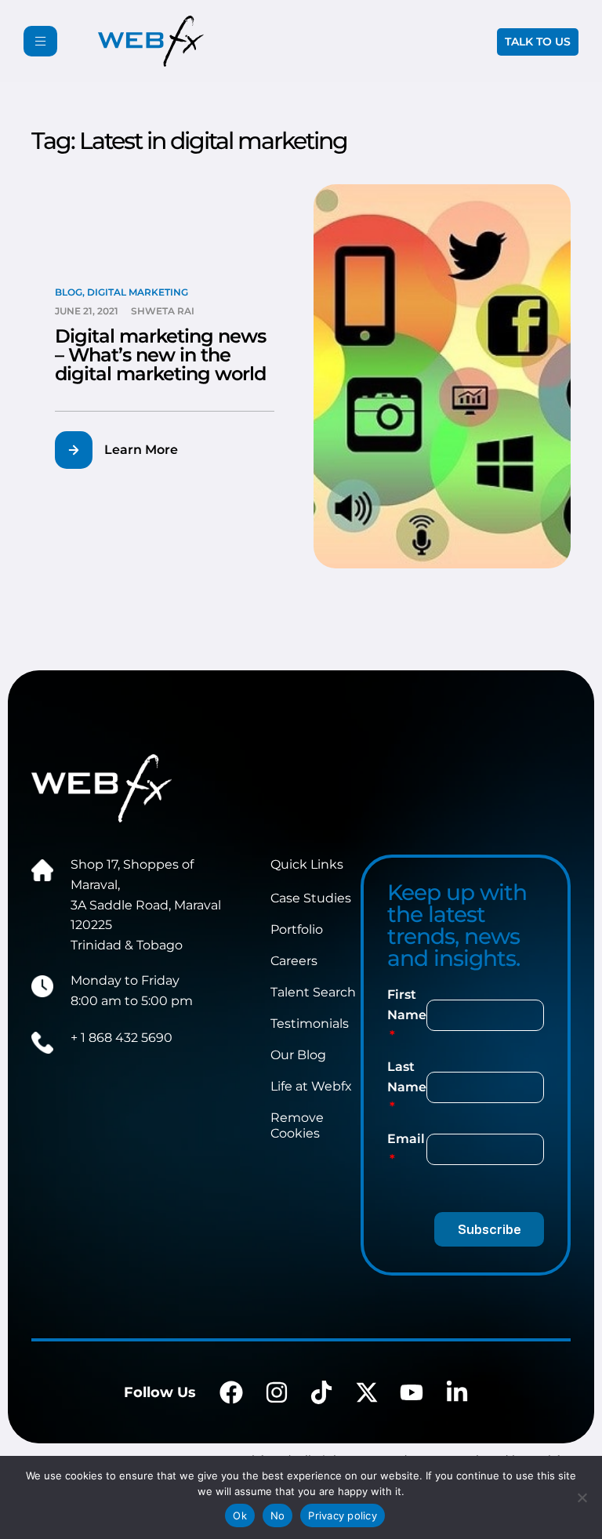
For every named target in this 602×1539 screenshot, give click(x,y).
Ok (240, 1515)
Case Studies (310, 898)
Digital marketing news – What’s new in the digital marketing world (160, 355)
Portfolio (296, 929)
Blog (68, 292)
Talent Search (313, 992)
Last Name (406, 1076)
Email (406, 1138)
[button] (126, 450)
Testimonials (309, 1023)
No (277, 1515)
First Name (406, 1004)
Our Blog (298, 1054)
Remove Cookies (297, 1125)
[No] (582, 1497)
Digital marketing (137, 292)
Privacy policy (342, 1515)
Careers (293, 960)
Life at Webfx (311, 1086)
